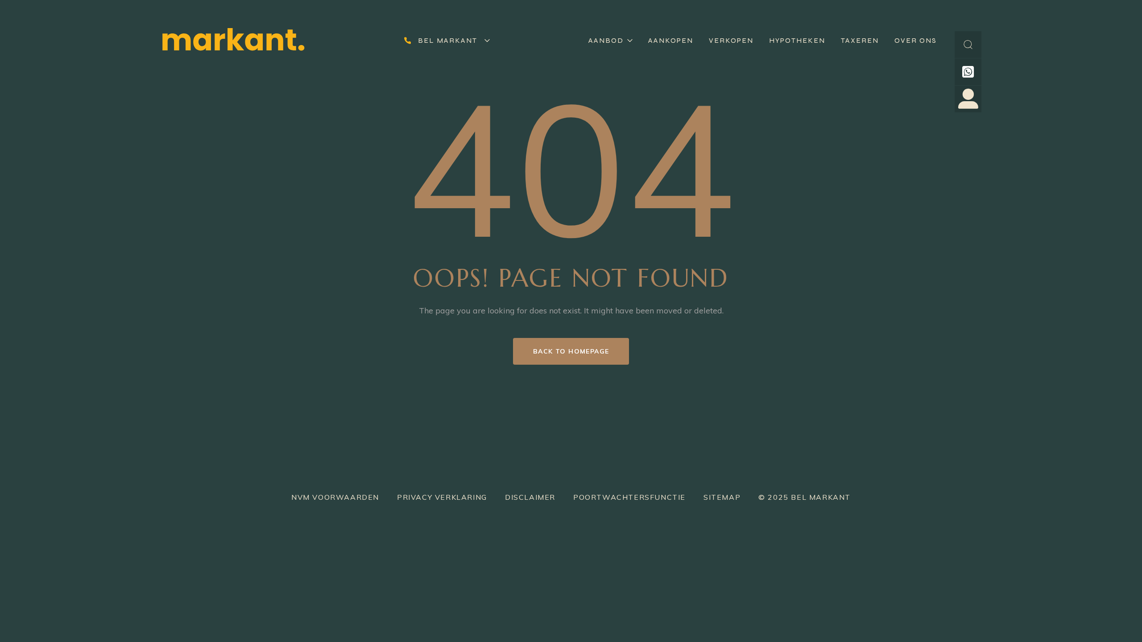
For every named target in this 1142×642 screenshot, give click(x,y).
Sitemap (722, 497)
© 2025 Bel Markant (804, 497)
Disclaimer (530, 497)
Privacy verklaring (442, 497)
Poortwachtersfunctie (629, 497)
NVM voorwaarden (335, 497)
